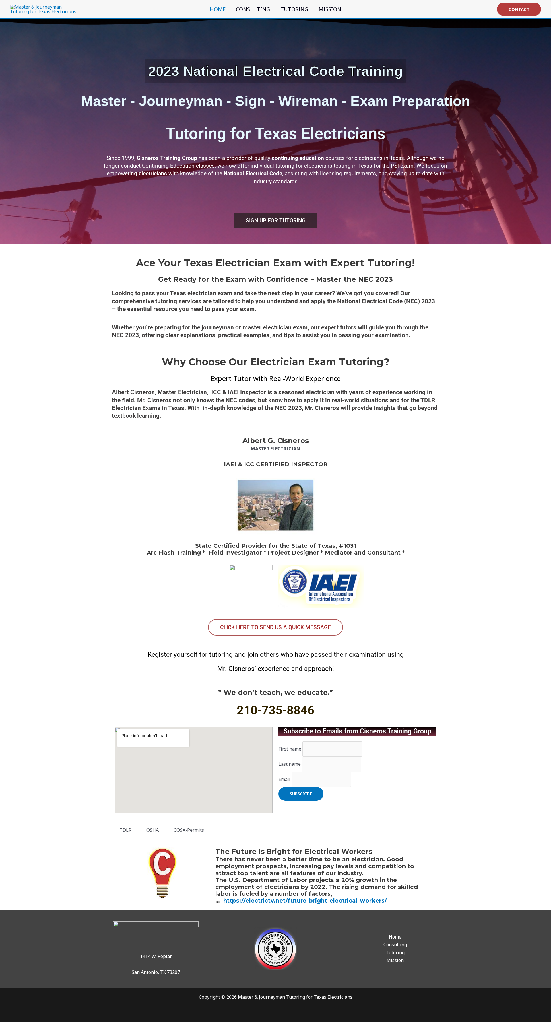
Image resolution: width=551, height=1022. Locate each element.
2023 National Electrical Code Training (275, 71)
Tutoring (294, 9)
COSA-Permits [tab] (189, 830)
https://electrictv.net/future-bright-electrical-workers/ (305, 900)
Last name (289, 764)
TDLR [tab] (125, 830)
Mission (330, 9)
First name (289, 749)
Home (218, 9)
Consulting (253, 9)
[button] (519, 9)
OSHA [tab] (152, 830)
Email (284, 779)
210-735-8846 (275, 710)
